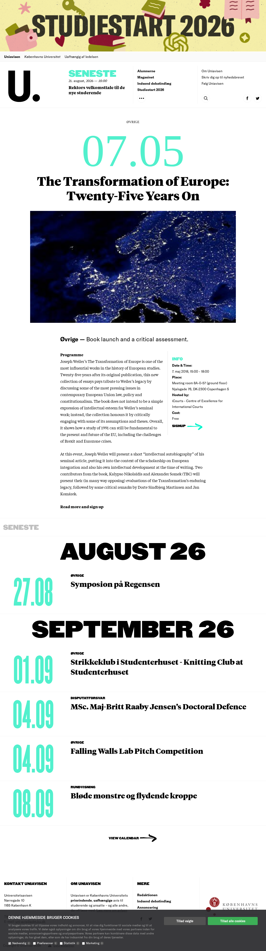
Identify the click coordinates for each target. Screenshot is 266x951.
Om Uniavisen (212, 71)
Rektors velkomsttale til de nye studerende (97, 89)
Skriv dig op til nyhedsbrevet (223, 77)
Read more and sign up (81, 506)
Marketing (94, 943)
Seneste (92, 74)
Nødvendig (20, 943)
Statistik (71, 943)
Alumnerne (146, 71)
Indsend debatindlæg (154, 83)
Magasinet (145, 77)
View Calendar (124, 838)
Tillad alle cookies (232, 921)
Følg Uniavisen (212, 83)
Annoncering (147, 907)
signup (179, 426)
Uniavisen (12, 57)
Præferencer (46, 943)
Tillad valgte (184, 921)
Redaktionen (147, 895)
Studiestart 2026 (150, 90)
